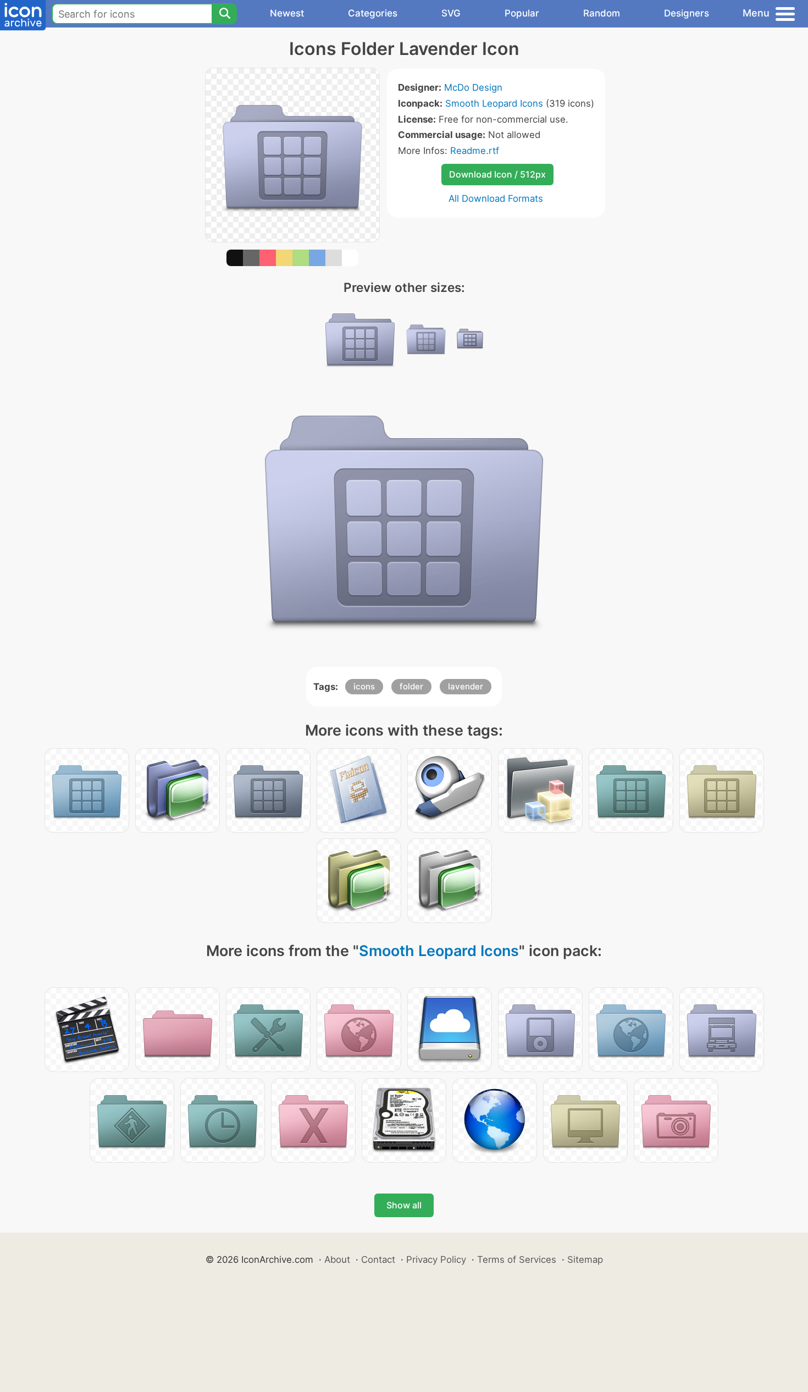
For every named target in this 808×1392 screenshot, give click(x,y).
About (337, 1259)
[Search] (224, 13)
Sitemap (585, 1259)
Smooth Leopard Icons (494, 103)
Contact (378, 1259)
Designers (686, 13)
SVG (451, 13)
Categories (372, 13)
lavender (465, 686)
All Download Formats (496, 198)
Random (601, 13)
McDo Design (473, 87)
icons (364, 686)
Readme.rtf (474, 150)
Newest (287, 13)
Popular (522, 13)
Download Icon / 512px (497, 174)
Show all (404, 1205)
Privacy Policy (436, 1259)
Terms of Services (516, 1259)
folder (411, 686)
